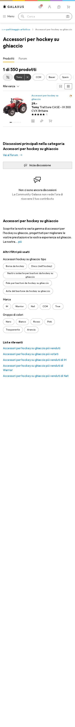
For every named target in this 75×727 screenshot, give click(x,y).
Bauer (52, 77)
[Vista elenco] (68, 86)
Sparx (65, 77)
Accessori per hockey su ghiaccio (44, 97)
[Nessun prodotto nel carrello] (68, 7)
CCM (38, 77)
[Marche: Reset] (28, 77)
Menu (11, 16)
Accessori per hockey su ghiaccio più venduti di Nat (36, 376)
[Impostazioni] (40, 7)
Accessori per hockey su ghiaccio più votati (30, 354)
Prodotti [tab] (8, 58)
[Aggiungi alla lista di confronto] (33, 121)
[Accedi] (49, 7)
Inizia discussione (40, 165)
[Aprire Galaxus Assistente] (59, 7)
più (20, 242)
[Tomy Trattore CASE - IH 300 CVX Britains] (37, 109)
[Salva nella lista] (41, 121)
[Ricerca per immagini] (67, 16)
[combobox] (8, 77)
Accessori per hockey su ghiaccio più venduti (31, 348)
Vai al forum (10, 155)
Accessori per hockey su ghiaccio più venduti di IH (34, 360)
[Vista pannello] (60, 86)
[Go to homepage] (13, 6)
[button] (70, 96)
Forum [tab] (23, 58)
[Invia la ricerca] (22, 16)
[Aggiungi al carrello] (50, 121)
